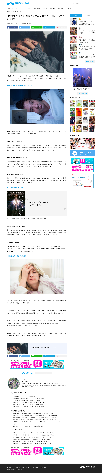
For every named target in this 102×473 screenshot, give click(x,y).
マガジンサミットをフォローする (44, 373)
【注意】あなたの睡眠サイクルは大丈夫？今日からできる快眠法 (28, 398)
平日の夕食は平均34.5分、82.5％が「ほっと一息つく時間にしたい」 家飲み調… (33, 437)
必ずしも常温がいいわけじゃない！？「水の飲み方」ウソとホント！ (30, 406)
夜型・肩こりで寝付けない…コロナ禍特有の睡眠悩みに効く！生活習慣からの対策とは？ (34, 419)
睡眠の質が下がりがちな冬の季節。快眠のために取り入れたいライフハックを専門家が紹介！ (35, 415)
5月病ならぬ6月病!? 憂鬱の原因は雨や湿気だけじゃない (26, 400)
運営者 (36, 467)
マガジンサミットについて (13, 467)
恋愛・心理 (52, 8)
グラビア (45, 8)
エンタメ (18, 8)
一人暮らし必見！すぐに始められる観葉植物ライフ (25, 396)
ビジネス (70, 8)
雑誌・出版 (11, 8)
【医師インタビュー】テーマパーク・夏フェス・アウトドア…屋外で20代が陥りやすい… (34, 432)
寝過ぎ (30, 23)
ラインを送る (37, 27)
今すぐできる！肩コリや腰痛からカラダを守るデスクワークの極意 (29, 402)
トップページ (10, 11)
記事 (76, 15)
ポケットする (62, 27)
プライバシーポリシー (27, 467)
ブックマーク (49, 27)
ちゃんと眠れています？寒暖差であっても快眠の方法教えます (28, 426)
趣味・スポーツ (62, 8)
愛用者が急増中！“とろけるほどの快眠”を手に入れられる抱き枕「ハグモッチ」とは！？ (34, 417)
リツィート (25, 27)
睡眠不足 (26, 23)
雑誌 (89, 15)
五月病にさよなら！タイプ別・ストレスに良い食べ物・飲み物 (28, 404)
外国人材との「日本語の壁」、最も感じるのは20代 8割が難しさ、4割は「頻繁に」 (33, 435)
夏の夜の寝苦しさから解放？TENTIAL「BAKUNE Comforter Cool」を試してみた (33, 413)
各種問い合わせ (11, 469)
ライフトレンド (27, 8)
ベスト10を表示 (90, 61)
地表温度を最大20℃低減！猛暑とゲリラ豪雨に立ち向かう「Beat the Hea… (31, 439)
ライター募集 (43, 467)
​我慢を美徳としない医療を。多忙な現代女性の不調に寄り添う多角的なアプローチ (33, 443)
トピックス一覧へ (83, 93)
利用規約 (18, 469)
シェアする (13, 27)
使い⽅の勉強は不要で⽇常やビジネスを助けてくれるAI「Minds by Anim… (31, 441)
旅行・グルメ (37, 8)
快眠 (23, 23)
